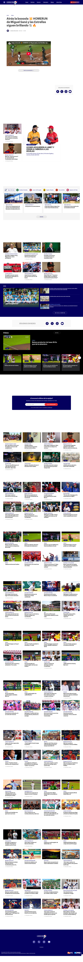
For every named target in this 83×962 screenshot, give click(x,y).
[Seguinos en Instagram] (44, 941)
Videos (52, 2)
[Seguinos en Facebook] (34, 941)
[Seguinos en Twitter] (39, 941)
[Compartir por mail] (76, 18)
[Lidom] (11, 2)
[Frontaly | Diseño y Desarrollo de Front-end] (70, 953)
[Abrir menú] (4, 2)
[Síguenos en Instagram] (66, 91)
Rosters (39, 2)
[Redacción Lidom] (8, 31)
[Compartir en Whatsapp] (76, 14)
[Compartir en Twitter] (76, 11)
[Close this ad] (82, 955)
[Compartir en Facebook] (76, 7)
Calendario (45, 2)
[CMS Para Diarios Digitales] (78, 953)
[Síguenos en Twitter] (61, 91)
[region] (41, 9)
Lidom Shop (59, 2)
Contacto (41, 947)
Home (26, 2)
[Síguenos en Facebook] (57, 91)
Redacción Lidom (14, 30)
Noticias (32, 2)
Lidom (8, 15)
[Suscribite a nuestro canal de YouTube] (70, 91)
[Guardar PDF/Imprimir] (76, 22)
